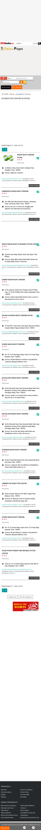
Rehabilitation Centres (28, 180)
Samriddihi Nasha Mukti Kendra (15, 191)
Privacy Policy (24, 792)
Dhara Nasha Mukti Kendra (13, 344)
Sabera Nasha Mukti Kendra (13, 280)
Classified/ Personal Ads (27, 813)
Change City (12, 597)
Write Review (20, 163)
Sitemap (3, 797)
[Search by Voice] (21, 82)
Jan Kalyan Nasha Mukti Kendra (15, 378)
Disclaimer (23, 797)
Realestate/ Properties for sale (29, 817)
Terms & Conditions (26, 790)
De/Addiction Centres (28, 178)
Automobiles (24, 815)
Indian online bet (6, 813)
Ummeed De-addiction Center (14, 483)
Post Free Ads (17, 87)
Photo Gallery (24, 810)
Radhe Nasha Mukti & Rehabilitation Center (20, 244)
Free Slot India (24, 794)
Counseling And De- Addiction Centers (12, 180)
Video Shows (5, 810)
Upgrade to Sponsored (34, 185)
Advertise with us (6, 792)
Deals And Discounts (7, 817)
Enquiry (3, 794)
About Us (4, 790)
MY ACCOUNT (6, 87)
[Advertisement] (20, 20)
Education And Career (7, 808)
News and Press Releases (8, 805)
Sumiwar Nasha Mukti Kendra (14, 450)
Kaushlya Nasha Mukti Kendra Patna (17, 315)
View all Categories (25, 597)
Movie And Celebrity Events (9, 815)
